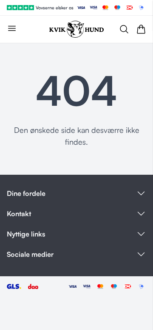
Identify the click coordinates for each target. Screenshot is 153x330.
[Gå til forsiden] (76, 29)
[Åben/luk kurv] (141, 29)
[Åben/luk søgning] (124, 29)
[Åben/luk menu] (12, 28)
